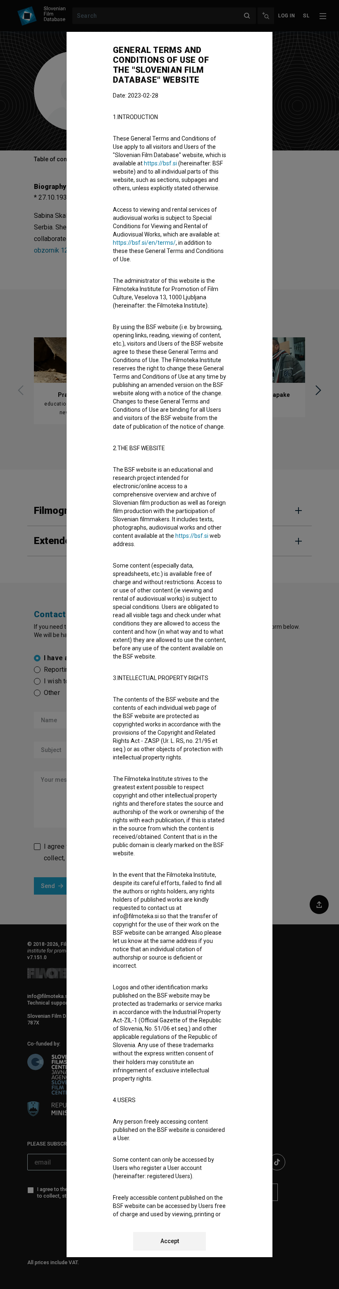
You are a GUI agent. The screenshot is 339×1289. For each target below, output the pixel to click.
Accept (169, 1241)
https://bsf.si (160, 163)
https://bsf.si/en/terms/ (144, 242)
